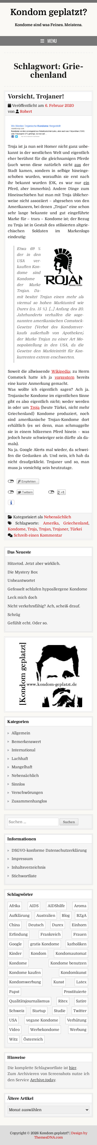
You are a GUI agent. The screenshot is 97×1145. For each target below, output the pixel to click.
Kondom (38, 953)
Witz (13, 1039)
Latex (81, 982)
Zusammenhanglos (29, 801)
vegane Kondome (42, 1020)
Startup (39, 1011)
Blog (66, 915)
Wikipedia (60, 371)
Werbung (78, 1029)
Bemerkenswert (26, 741)
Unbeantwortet (21, 580)
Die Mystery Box (23, 572)
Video (14, 1029)
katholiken (76, 944)
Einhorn (79, 925)
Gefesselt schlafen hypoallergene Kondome (47, 589)
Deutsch (36, 925)
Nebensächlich (57, 517)
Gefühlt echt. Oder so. (27, 623)
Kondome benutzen (68, 963)
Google (15, 944)
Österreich (33, 1039)
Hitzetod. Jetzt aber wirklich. (34, 563)
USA (13, 1020)
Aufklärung (19, 915)
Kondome (17, 529)
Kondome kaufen (25, 972)
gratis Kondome (44, 944)
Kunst (58, 982)
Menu (52, 41)
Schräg (14, 614)
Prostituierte (75, 991)
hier (72, 1068)
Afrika (14, 906)
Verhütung (76, 1020)
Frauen (79, 934)
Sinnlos (18, 784)
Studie (59, 1011)
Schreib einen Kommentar (38, 535)
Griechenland (75, 523)
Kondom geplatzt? (48, 12)
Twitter (79, 1011)
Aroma (80, 906)
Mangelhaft (22, 767)
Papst (14, 991)
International (23, 750)
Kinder (15, 953)
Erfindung (18, 934)
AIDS (34, 906)
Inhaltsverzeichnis (29, 867)
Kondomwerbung (25, 982)
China (14, 925)
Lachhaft (20, 758)
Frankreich (50, 934)
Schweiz (17, 1011)
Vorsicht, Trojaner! (36, 96)
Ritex (63, 1001)
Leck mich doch (22, 597)
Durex (57, 925)
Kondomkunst (73, 972)
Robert (26, 111)
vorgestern (64, 377)
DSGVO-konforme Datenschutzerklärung (49, 850)
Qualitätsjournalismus (29, 1001)
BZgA (81, 915)
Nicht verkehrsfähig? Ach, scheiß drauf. (44, 606)
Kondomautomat (71, 953)
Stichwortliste (24, 876)
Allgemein (21, 733)
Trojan (45, 529)
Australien (45, 915)
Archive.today (42, 1080)
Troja (35, 407)
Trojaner (60, 529)
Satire (81, 1001)
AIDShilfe (56, 906)
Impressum (22, 859)
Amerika (51, 523)
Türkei (76, 529)
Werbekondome (44, 1029)
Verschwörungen (27, 792)
